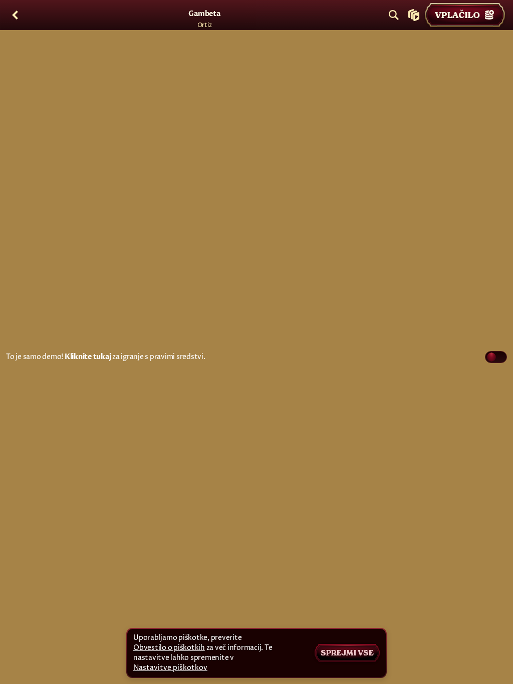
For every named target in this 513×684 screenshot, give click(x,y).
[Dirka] (414, 15)
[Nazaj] (15, 15)
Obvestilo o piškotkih (169, 647)
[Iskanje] (394, 15)
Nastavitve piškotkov (170, 668)
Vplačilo (457, 15)
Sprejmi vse (347, 652)
